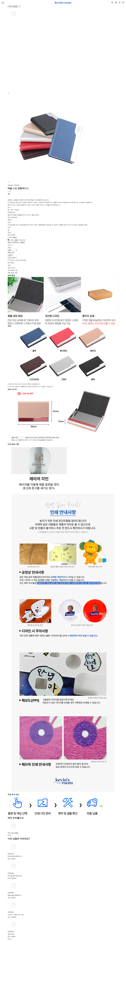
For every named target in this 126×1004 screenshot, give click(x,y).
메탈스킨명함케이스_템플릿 (16, 242)
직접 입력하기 (12, 258)
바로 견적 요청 (21, 260)
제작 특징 (11, 263)
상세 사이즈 (11, 268)
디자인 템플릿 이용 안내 (17, 240)
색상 (9, 265)
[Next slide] (10, 835)
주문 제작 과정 (12, 273)
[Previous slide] (8, 835)
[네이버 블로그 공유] (9, 197)
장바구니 (13, 260)
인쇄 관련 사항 (12, 270)
